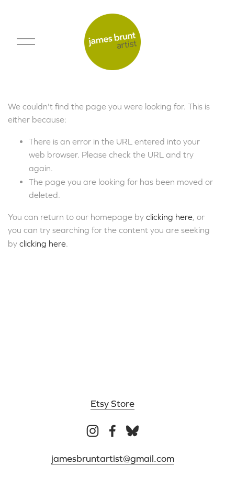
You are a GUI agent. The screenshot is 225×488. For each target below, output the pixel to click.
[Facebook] (112, 431)
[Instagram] (92, 431)
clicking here (169, 216)
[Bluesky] (132, 431)
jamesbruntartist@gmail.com (112, 458)
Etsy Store (112, 403)
